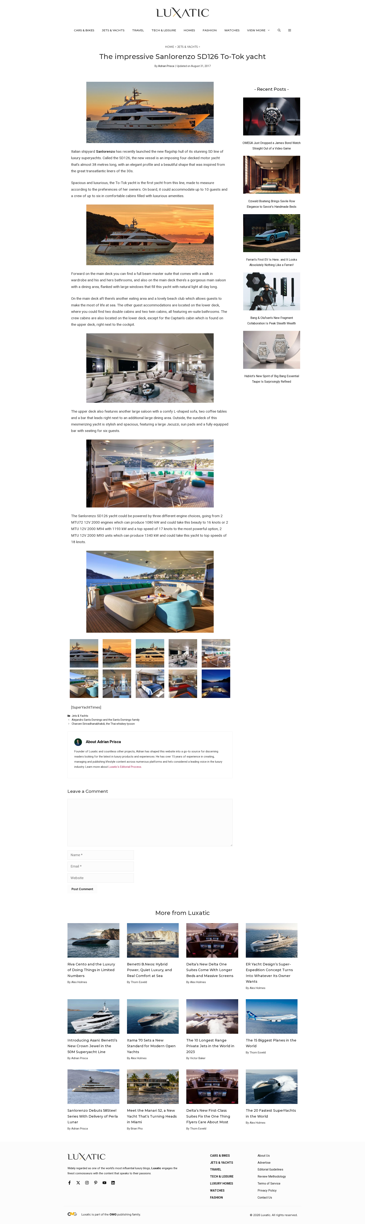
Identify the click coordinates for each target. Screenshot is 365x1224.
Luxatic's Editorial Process (125, 767)
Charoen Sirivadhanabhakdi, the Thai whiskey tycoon (103, 723)
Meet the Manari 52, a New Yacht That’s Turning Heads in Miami (152, 1116)
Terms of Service (269, 1183)
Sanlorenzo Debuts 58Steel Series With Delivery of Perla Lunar (92, 1116)
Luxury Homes (221, 1183)
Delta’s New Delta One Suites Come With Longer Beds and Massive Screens (209, 970)
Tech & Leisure (164, 30)
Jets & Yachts (113, 30)
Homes (189, 30)
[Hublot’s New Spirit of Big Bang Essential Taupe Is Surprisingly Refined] (271, 351)
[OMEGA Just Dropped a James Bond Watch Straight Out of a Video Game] (271, 117)
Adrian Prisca (166, 66)
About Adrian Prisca (103, 741)
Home (169, 47)
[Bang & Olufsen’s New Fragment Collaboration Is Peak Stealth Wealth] (271, 292)
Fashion (210, 30)
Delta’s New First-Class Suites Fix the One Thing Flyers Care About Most (208, 1116)
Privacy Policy (267, 1190)
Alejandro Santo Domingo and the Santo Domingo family (106, 719)
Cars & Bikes (84, 30)
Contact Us (265, 1197)
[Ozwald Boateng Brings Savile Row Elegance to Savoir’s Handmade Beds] (271, 176)
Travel (138, 30)
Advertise (264, 1162)
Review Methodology (272, 1176)
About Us (264, 1155)
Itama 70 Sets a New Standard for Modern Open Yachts (151, 1046)
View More (256, 30)
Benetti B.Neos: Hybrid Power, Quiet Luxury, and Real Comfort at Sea (149, 970)
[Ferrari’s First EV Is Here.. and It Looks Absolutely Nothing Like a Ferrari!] (271, 234)
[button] (279, 30)
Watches (232, 30)
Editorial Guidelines (270, 1169)
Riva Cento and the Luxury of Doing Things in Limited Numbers (91, 970)
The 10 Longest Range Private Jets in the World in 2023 (210, 1046)
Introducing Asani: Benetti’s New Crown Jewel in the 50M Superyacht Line (92, 1046)
